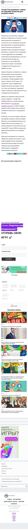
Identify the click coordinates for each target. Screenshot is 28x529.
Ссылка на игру (6, 251)
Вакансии (4, 471)
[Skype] (20, 18)
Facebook (14, 513)
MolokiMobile (4, 466)
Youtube (14, 518)
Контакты (4, 473)
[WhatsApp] (18, 18)
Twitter (14, 517)
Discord (14, 515)
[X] (15, 18)
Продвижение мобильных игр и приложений (11, 481)
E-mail (3, 244)
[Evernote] (22, 18)
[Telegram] (13, 18)
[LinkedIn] (24, 18)
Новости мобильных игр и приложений (10, 479)
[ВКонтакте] (9, 18)
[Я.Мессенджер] (7, 18)
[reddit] (26, 18)
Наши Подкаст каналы (7, 468)
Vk (14, 514)
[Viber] (17, 18)
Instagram (14, 516)
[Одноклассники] (11, 18)
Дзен (14, 519)
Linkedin (14, 520)
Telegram (14, 512)
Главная (3, 463)
